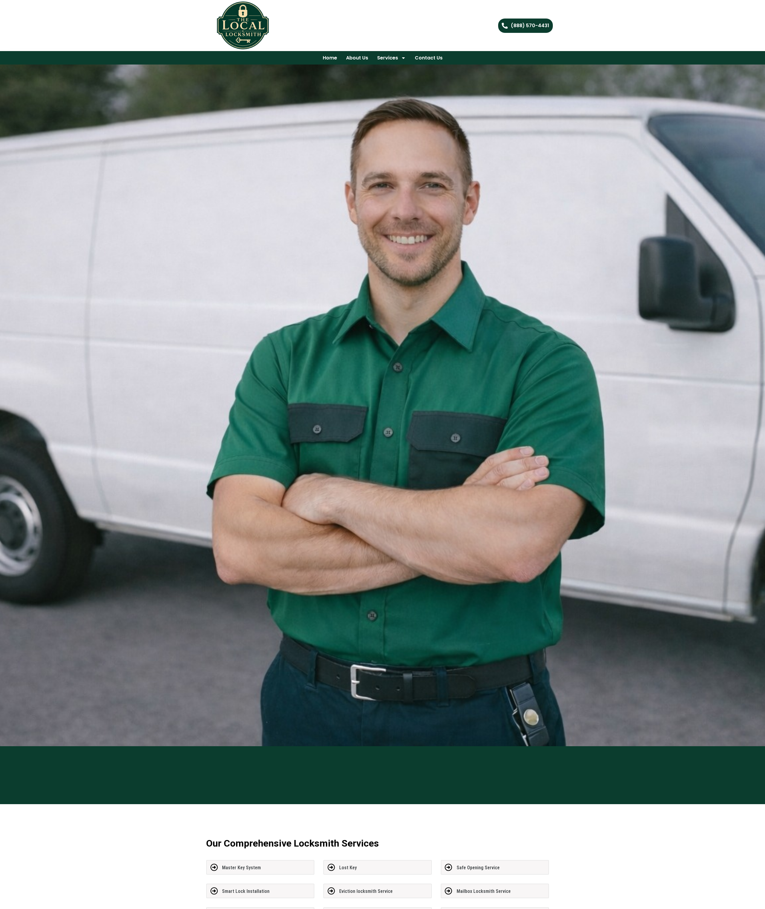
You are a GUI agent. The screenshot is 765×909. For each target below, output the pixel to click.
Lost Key (348, 867)
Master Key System (241, 867)
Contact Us (429, 57)
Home (330, 57)
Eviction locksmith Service (366, 891)
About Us (357, 57)
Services (387, 57)
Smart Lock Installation (246, 891)
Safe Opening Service (478, 867)
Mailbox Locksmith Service (484, 891)
